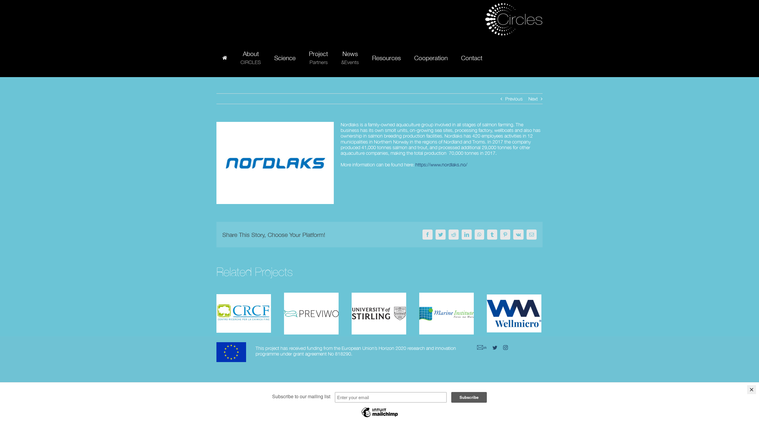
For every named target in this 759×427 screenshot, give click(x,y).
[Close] (751, 389)
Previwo (311, 307)
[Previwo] (311, 313)
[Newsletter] (482, 347)
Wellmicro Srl (514, 307)
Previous (514, 98)
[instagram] (505, 347)
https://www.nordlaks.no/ (441, 164)
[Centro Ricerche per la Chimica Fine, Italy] (243, 313)
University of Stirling (379, 304)
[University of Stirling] (379, 313)
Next (533, 98)
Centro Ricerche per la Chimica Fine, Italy (243, 300)
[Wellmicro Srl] (514, 313)
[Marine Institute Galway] (446, 313)
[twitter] (494, 347)
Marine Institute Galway (446, 304)
